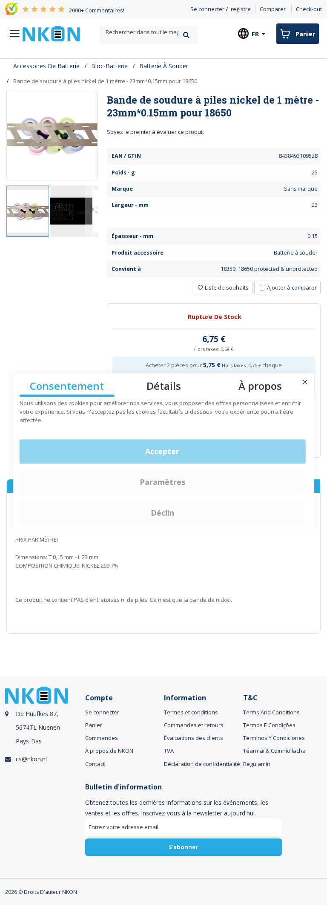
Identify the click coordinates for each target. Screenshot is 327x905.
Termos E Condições (269, 725)
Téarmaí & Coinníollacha (274, 750)
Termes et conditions (191, 712)
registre (241, 9)
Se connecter (207, 9)
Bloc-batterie (109, 66)
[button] (71, 211)
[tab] (214, 106)
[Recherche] (186, 35)
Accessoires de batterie (46, 66)
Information (185, 697)
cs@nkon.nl (31, 759)
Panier (93, 725)
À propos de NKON (109, 750)
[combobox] (148, 32)
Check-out (309, 9)
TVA (169, 750)
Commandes (101, 738)
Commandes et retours (194, 725)
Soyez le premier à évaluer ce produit (155, 132)
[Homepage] (51, 33)
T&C (250, 697)
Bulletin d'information (123, 787)
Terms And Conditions (271, 712)
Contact (95, 764)
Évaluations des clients (193, 738)
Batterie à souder (163, 66)
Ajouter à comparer (292, 287)
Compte (99, 697)
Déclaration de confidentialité (202, 764)
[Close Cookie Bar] (304, 382)
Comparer (273, 9)
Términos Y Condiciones (274, 738)
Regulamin (256, 764)
